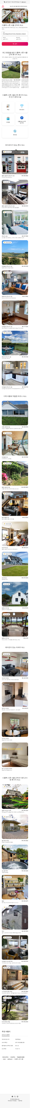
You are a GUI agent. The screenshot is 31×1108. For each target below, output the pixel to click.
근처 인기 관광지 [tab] (6, 1034)
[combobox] (15, 34)
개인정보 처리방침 (12, 1100)
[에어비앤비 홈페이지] (3, 6)
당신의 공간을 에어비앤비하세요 (18, 6)
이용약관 (20, 1100)
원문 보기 (24, 2)
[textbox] (8, 39)
